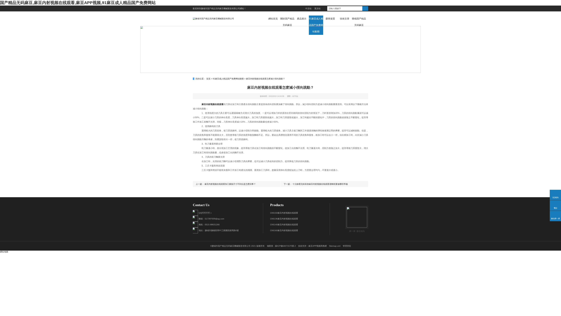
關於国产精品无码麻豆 (287, 21)
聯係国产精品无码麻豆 (359, 21)
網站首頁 (273, 18)
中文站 (308, 8)
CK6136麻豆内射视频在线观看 (284, 219)
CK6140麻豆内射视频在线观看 (284, 224)
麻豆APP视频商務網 (317, 246)
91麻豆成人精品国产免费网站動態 (316, 25)
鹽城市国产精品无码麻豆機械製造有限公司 (220, 8)
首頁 (208, 79)
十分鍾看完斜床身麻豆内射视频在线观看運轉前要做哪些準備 (320, 184)
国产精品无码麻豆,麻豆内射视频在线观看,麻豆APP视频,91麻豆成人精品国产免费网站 (78, 2)
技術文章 (344, 18)
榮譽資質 (330, 18)
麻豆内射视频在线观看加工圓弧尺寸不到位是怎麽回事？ (230, 184)
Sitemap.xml (334, 246)
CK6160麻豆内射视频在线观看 (284, 230)
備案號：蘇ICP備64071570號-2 (281, 246)
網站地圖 (4, 252)
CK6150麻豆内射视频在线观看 (284, 213)
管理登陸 (347, 246)
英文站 (317, 8)
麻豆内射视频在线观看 (213, 104)
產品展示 (301, 18)
